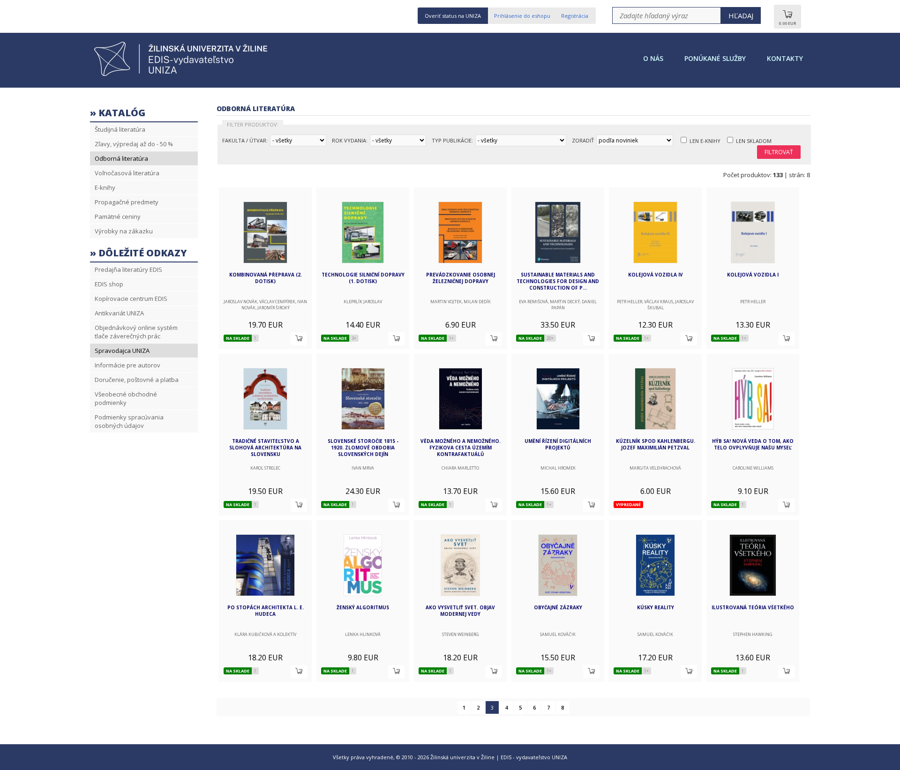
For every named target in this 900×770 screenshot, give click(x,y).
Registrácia (574, 15)
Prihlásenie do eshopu (522, 15)
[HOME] (184, 75)
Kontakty (785, 58)
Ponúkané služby (715, 58)
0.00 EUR (787, 23)
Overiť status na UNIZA (453, 15)
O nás (653, 58)
